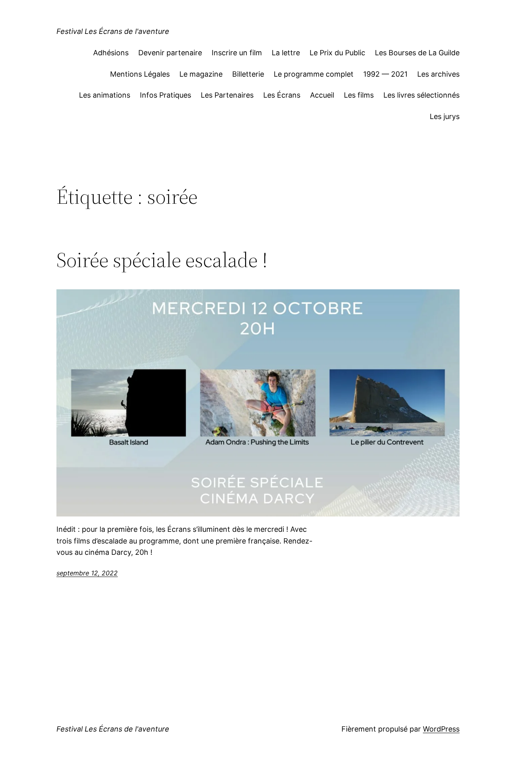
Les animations (104, 95)
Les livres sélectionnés (421, 95)
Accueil (322, 95)
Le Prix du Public (337, 52)
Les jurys (445, 116)
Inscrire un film (237, 52)
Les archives (438, 74)
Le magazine (201, 74)
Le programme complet (314, 74)
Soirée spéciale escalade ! (162, 260)
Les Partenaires (227, 95)
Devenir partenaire (170, 52)
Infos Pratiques (165, 95)
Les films (359, 95)
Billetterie (248, 74)
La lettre (286, 52)
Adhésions (111, 52)
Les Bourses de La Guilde (417, 52)
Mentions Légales (140, 74)
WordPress (441, 729)
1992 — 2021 (385, 74)
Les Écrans (281, 95)
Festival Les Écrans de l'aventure (112, 31)
